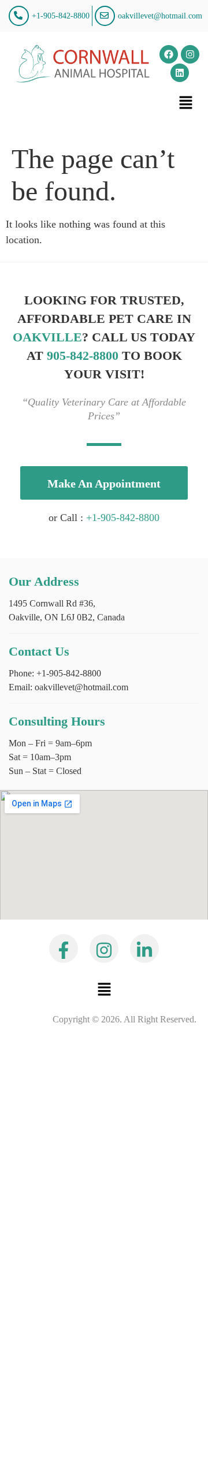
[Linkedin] (179, 73)
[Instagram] (190, 54)
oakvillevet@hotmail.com (80, 687)
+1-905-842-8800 (122, 517)
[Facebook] (168, 54)
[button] (186, 102)
